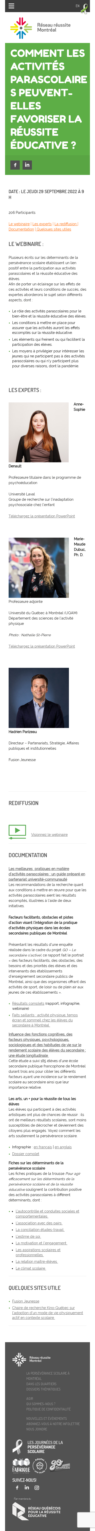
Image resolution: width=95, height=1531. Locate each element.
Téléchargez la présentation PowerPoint (42, 516)
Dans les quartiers (41, 1384)
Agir (29, 1398)
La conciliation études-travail (40, 1230)
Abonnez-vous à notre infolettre (53, 1424)
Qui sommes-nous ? (40, 1404)
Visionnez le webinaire (49, 835)
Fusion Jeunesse (25, 1301)
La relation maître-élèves (37, 1262)
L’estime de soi (28, 1237)
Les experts (42, 224)
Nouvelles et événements (46, 1418)
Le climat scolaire (31, 1268)
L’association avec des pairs (39, 1223)
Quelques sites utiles (53, 229)
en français (43, 1147)
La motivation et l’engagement (41, 1243)
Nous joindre (36, 1429)
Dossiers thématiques (43, 1389)
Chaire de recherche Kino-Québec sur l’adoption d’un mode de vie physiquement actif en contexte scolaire (47, 1313)
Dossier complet (25, 1154)
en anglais (63, 1147)
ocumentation (22, 229)
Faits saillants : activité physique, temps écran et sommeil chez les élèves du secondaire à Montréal (45, 1020)
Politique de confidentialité (48, 1409)
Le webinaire (19, 224)
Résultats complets (28, 1003)
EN (77, 6)
